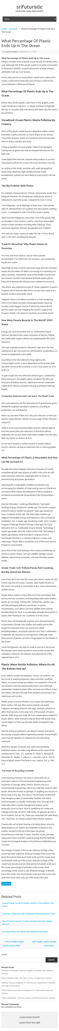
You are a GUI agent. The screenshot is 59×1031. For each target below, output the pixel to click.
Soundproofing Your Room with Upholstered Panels (25, 932)
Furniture (13, 29)
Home (4, 29)
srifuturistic (29, 6)
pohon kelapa (11, 52)
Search (4, 955)
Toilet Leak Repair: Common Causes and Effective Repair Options (28, 998)
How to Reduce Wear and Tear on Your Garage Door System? (26, 978)
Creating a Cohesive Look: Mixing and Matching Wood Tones (29, 914)
